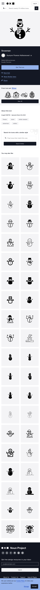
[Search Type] (5, 8)
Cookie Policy (20, 581)
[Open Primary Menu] (3, 4)
